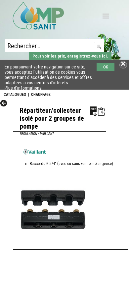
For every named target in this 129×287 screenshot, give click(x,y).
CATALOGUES (15, 94)
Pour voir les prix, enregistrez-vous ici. (70, 56)
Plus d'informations (23, 88)
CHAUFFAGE (41, 94)
